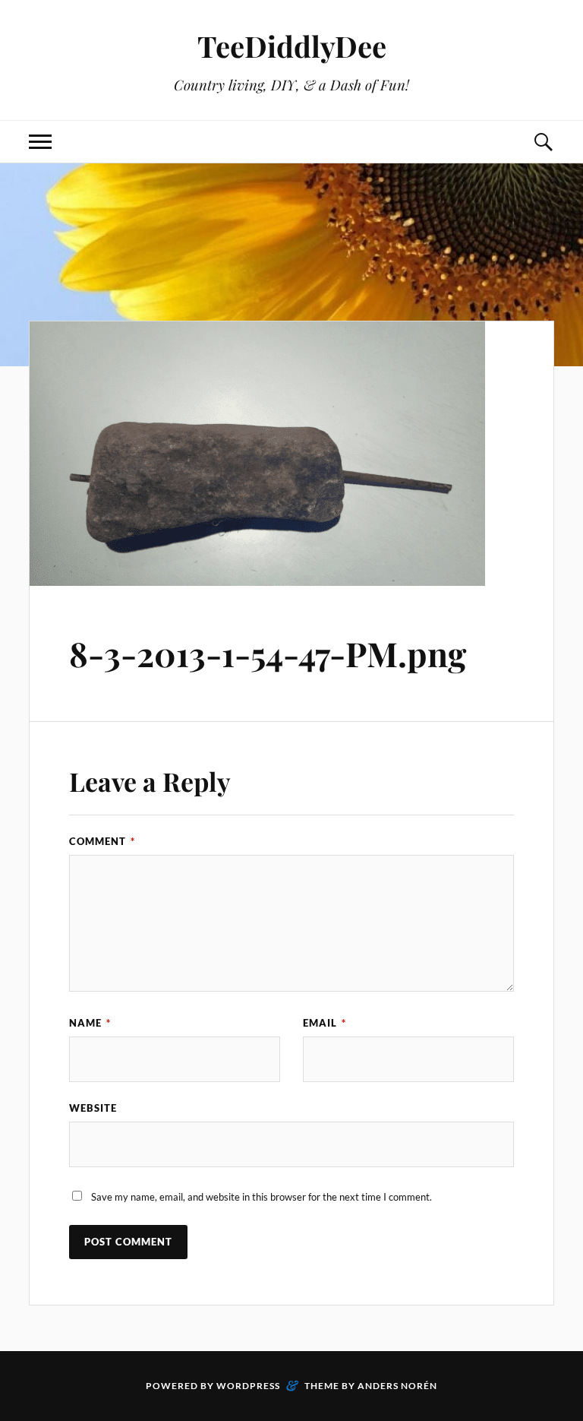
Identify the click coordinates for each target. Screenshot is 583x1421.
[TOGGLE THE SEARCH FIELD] (542, 142)
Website (93, 1108)
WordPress (248, 1385)
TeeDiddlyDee (291, 46)
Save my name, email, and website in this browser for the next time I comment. (261, 1197)
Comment (102, 841)
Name (90, 1023)
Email (324, 1023)
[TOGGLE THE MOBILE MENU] (40, 142)
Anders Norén (397, 1385)
